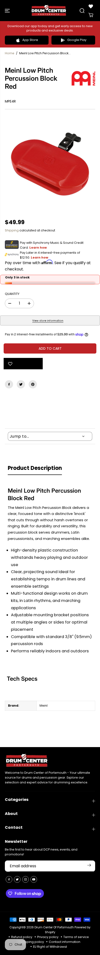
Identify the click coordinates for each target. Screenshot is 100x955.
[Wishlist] (90, 6)
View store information (47, 321)
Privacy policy (47, 937)
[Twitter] (21, 384)
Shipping (12, 230)
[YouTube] (34, 879)
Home (9, 53)
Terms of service (76, 937)
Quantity (12, 294)
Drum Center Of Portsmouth (54, 927)
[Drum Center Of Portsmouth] (49, 10)
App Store (30, 40)
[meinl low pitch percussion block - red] (50, 164)
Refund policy (21, 937)
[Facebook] (9, 384)
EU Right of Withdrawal (50, 947)
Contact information (64, 942)
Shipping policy (32, 942)
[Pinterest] (33, 384)
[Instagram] (25, 879)
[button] (8, 10)
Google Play (76, 40)
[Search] (82, 10)
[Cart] (90, 15)
